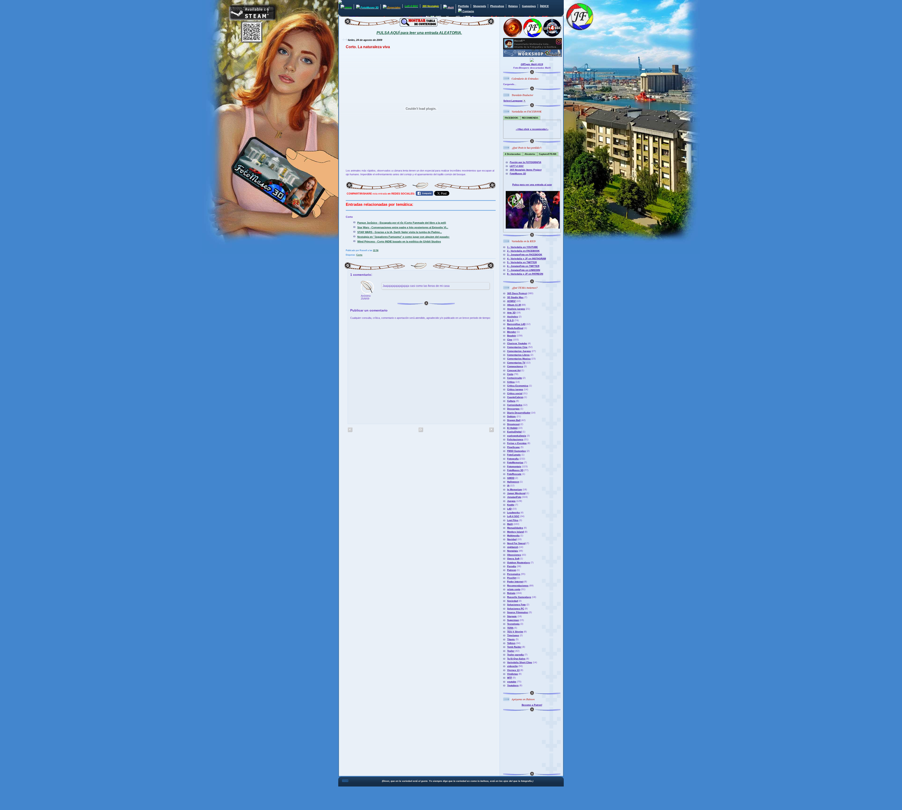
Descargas (513, 408)
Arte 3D (511, 312)
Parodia (511, 566)
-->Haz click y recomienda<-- (532, 129)
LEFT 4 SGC (517, 166)
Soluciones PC (515, 608)
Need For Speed (516, 543)
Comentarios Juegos (519, 351)
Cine (509, 339)
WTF (509, 677)
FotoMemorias (515, 462)
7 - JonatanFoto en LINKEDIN (523, 270)
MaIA (510, 524)
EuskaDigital (514, 431)
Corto (359, 255)
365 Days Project (517, 293)
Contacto (468, 11)
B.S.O (510, 320)
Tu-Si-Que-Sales (516, 658)
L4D (509, 508)
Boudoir (511, 335)
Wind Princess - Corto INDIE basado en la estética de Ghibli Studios (399, 241)
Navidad (512, 539)
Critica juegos (515, 389)
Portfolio (463, 6)
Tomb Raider (514, 647)
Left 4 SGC (513, 516)
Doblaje (511, 416)
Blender (511, 332)
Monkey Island (515, 531)
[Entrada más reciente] (491, 429)
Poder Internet (515, 581)
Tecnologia (513, 624)
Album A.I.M (514, 305)
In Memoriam (514, 489)
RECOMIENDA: (530, 118)
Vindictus (512, 674)
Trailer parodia (515, 654)
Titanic (511, 639)
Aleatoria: (530, 154)
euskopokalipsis (516, 435)
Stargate (512, 616)
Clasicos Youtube (517, 343)
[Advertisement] (532, 741)
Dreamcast (513, 424)
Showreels (479, 6)
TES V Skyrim (515, 631)
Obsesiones (514, 554)
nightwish (512, 547)
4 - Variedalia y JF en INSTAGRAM (526, 258)
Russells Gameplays (519, 597)
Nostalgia (512, 550)
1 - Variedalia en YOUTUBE (522, 247)
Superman (513, 620)
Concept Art (514, 370)
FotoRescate (514, 474)
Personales (513, 574)
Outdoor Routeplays (518, 562)
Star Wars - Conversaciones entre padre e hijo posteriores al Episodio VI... (402, 227)
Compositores (515, 366)
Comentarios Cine (517, 347)
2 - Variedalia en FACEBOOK (523, 250)
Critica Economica (517, 385)
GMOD (510, 478)
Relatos (513, 6)
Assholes (512, 316)
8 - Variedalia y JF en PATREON (525, 274)
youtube (511, 681)
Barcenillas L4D (516, 324)
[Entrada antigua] (350, 429)
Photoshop (497, 6)
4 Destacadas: (513, 154)
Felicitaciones (515, 439)
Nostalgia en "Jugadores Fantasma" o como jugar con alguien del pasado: (403, 236)
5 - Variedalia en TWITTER (522, 262)
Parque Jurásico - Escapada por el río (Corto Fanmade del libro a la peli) (401, 222)
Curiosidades (514, 405)
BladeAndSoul (515, 328)
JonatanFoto (514, 497)
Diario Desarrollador (518, 412)
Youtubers (513, 685)
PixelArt (511, 577)
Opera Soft (513, 558)
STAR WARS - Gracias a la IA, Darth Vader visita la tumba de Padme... (399, 232)
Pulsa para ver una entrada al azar (532, 184)
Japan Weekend (516, 493)
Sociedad (512, 601)
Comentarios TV (516, 362)
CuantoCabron (515, 397)
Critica (511, 382)
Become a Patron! (532, 705)
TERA (510, 628)
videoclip (512, 666)
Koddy (510, 504)
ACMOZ (511, 301)
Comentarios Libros (518, 355)
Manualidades (515, 527)
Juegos (511, 501)
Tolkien (511, 643)
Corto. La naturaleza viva (368, 47)
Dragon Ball (514, 420)
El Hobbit (512, 428)
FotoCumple (514, 454)
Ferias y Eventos (517, 443)
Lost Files (512, 520)
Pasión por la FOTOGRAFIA (525, 162)
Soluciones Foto (516, 604)
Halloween (513, 481)
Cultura (511, 401)
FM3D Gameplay (516, 451)
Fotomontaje (514, 466)
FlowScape (513, 447)
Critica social (514, 393)
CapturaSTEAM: (548, 154)
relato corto (513, 589)
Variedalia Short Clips (519, 662)
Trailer (510, 651)
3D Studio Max (515, 297)
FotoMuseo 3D (518, 173)
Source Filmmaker (517, 612)
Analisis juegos (516, 309)
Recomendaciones (518, 585)
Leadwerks (513, 512)
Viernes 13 (513, 670)
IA (508, 485)
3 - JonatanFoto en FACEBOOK (524, 254)
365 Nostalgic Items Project (525, 169)
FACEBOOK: (512, 118)
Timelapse (513, 635)
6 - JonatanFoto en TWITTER (523, 266)
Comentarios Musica (519, 358)
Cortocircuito (514, 378)
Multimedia (513, 535)
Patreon (511, 570)
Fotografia (513, 458)
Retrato (511, 593)
